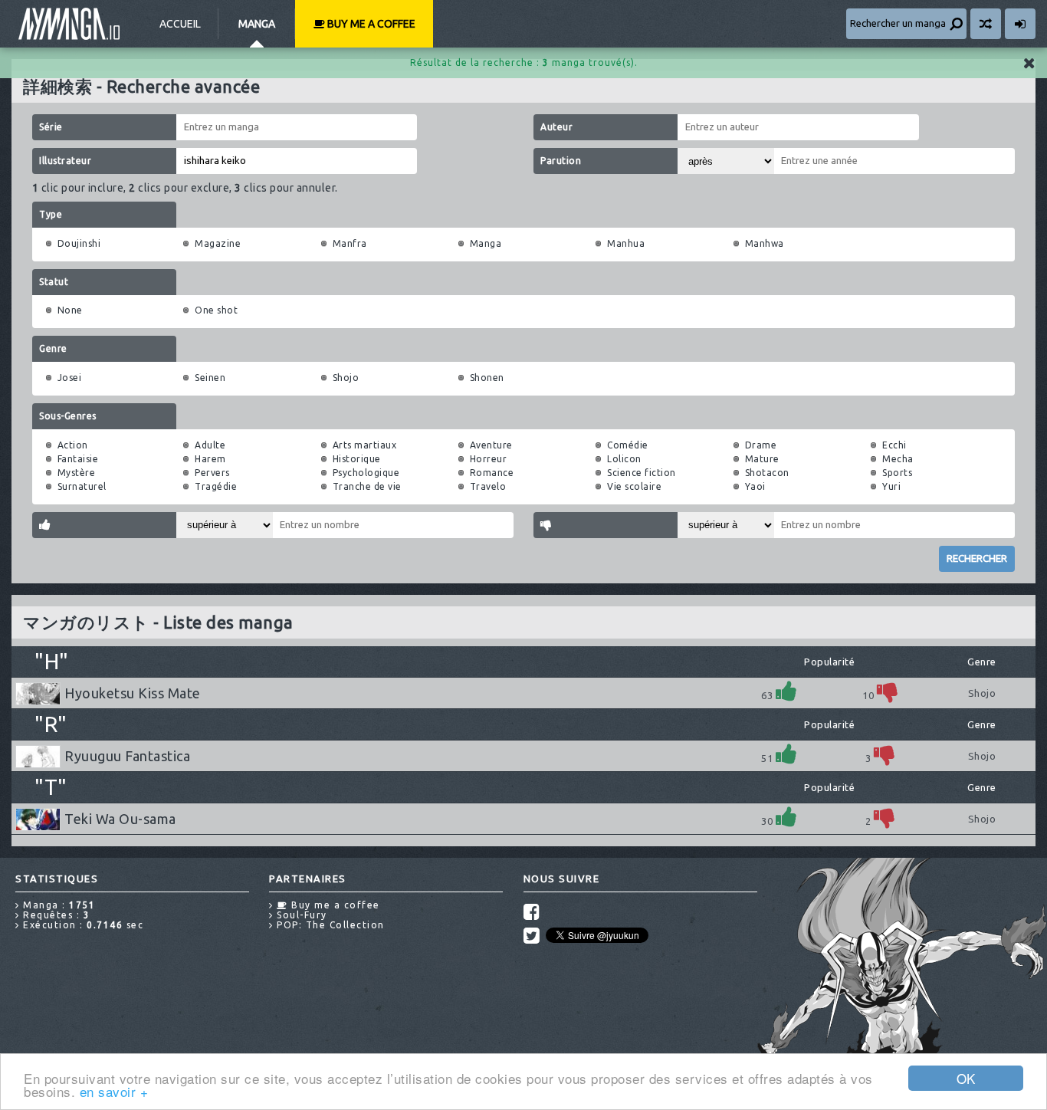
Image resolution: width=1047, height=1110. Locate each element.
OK (966, 1078)
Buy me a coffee (370, 24)
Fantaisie (78, 459)
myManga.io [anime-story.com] (68, 24)
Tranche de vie (367, 486)
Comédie (627, 445)
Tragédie (216, 486)
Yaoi (755, 486)
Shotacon (767, 473)
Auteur (556, 127)
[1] (786, 691)
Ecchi (894, 445)
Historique (357, 459)
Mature (762, 459)
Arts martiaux (365, 445)
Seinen (210, 378)
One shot (216, 310)
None (70, 310)
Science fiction (641, 473)
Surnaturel (82, 486)
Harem (210, 459)
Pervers (212, 473)
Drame (761, 445)
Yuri (891, 486)
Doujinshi (79, 243)
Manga (256, 24)
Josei (69, 378)
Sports (897, 473)
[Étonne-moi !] (985, 23)
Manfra (350, 243)
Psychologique (366, 473)
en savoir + (114, 1091)
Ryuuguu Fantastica (127, 756)
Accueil (180, 24)
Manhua (626, 243)
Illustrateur (65, 161)
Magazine (218, 243)
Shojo (346, 378)
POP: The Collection (329, 925)
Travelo (488, 486)
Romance (492, 473)
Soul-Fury (300, 915)
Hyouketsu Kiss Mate (132, 693)
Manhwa (764, 243)
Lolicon (624, 459)
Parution (560, 161)
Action (72, 445)
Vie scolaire (634, 486)
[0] (887, 691)
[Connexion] (1020, 23)
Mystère (76, 473)
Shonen (487, 378)
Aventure (491, 445)
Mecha (898, 459)
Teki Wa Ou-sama (120, 818)
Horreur (488, 459)
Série (51, 127)
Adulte (210, 445)
